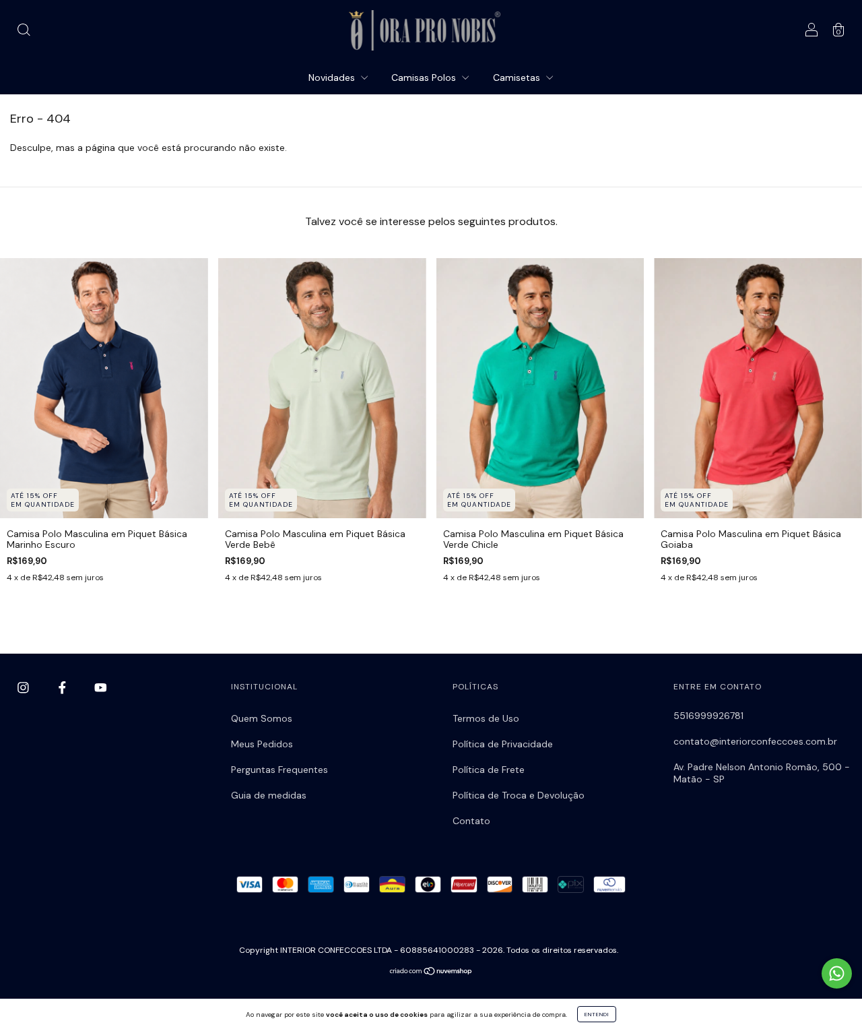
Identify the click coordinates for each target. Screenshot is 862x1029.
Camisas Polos (425, 77)
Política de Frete (489, 769)
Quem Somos (261, 718)
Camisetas (518, 77)
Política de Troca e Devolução (519, 795)
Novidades (333, 77)
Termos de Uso (486, 718)
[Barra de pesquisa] (23, 32)
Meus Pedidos (262, 744)
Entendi (597, 1014)
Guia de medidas (268, 795)
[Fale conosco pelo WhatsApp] (837, 973)
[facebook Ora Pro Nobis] (63, 688)
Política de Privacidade (503, 744)
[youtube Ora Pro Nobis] (101, 688)
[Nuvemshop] (431, 972)
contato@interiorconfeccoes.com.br (755, 741)
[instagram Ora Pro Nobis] (24, 688)
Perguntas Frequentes (279, 769)
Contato (471, 821)
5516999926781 (708, 716)
